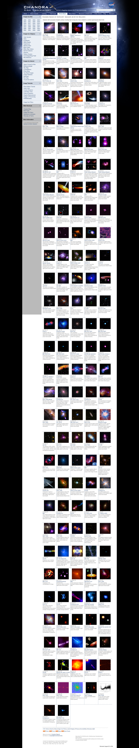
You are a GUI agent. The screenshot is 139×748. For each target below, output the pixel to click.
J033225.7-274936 (61, 58)
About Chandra (34, 13)
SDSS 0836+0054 (61, 627)
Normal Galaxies (28, 50)
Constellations (27, 69)
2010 (25, 27)
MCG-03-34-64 (74, 103)
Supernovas (27, 44)
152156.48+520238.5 (90, 354)
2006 (25, 28)
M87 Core (45, 581)
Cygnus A (100, 58)
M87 (86, 58)
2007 (38, 27)
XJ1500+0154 (102, 285)
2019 (38, 21)
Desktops (26, 76)
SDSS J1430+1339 (89, 240)
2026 (25, 20)
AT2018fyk (87, 103)
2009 (29, 27)
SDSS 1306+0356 (89, 627)
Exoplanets (27, 40)
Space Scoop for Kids (30, 64)
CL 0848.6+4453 (102, 513)
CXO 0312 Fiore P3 (76, 695)
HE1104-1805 (46, 240)
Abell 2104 (101, 604)
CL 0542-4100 (88, 513)
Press (53, 731)
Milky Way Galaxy (29, 49)
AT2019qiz (59, 103)
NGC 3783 (59, 695)
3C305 (86, 490)
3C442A (73, 536)
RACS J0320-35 (47, 81)
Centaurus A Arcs (47, 627)
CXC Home (46, 729)
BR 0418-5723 (46, 354)
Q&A (93, 729)
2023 (38, 20)
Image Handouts (28, 74)
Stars (25, 39)
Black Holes (27, 47)
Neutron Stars (27, 45)
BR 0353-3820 (102, 331)
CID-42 (44, 445)
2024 (34, 20)
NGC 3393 (87, 445)
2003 (38, 28)
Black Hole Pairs (75, 149)
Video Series (97, 13)
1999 (38, 30)
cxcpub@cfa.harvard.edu (55, 735)
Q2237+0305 (88, 217)
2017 (29, 23)
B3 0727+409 (101, 308)
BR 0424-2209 (60, 354)
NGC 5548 (101, 695)
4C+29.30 (59, 422)
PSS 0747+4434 (75, 354)
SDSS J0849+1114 (47, 217)
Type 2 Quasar (88, 695)
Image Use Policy (28, 102)
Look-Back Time (28, 91)
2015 (38, 23)
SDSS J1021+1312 (75, 467)
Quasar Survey (60, 194)
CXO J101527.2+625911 (77, 285)
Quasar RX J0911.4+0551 (63, 672)
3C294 (58, 604)
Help (55, 729)
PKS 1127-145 (46, 649)
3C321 (72, 513)
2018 (25, 23)
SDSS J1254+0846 (75, 490)
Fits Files (26, 78)
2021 (29, 21)
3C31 (72, 308)
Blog (104, 13)
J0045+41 (87, 263)
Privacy (77, 729)
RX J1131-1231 (75, 399)
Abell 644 (59, 467)
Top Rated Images (29, 73)
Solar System (27, 37)
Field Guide (53, 13)
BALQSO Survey (89, 649)
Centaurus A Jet (75, 604)
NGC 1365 (45, 126)
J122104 (45, 285)
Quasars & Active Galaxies (30, 124)
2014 (25, 25)
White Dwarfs (27, 42)
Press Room (72, 13)
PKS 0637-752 (60, 718)
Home (25, 13)
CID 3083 (73, 445)
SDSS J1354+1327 (75, 263)
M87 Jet (87, 35)
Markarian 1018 (47, 308)
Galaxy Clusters (28, 54)
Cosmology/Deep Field (30, 56)
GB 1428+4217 (74, 422)
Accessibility (83, 729)
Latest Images (71, 729)
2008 (34, 27)
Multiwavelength (28, 66)
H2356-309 (46, 490)
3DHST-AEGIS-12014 (104, 35)
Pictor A (45, 331)
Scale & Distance (28, 93)
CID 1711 (59, 445)
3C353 (100, 399)
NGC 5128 (59, 308)
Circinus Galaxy (102, 649)
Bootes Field (88, 536)
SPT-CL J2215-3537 (48, 149)
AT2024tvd (101, 81)
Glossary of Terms (29, 116)
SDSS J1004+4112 (61, 240)
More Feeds (67, 731)
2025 (29, 20)
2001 (29, 30)
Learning (44, 13)
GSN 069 (73, 194)
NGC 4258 (45, 35)
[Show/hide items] (39, 17)
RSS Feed (26, 110)
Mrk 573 (100, 376)
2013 (29, 25)
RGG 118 (73, 331)
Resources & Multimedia (85, 13)
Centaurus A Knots (47, 103)
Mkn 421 (87, 558)
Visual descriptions (29, 79)
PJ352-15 (73, 172)
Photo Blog (27, 71)
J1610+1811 (74, 81)
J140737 (100, 263)
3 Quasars (59, 376)
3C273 (44, 558)
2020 (34, 21)
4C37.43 (73, 558)
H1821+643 (88, 126)
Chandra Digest (55, 734)
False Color (27, 88)
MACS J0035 (60, 126)
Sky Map (26, 68)
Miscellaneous (27, 57)
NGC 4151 (45, 467)
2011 (38, 25)
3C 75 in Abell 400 (61, 558)
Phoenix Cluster (102, 194)
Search (51, 729)
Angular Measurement (30, 95)
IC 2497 (87, 308)
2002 (25, 30)
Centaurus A (60, 35)
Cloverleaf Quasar (61, 581)
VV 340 (100, 445)
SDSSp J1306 (102, 558)
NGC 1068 (59, 81)
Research (111, 13)
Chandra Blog (27, 109)
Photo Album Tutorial (29, 86)
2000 (34, 30)
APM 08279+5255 (89, 604)
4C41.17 (45, 604)
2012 (34, 25)
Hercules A (87, 376)
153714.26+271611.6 (103, 354)
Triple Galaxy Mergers (90, 172)
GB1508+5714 (88, 581)
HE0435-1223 (102, 217)
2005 (29, 28)
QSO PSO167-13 (75, 217)
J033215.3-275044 (75, 58)
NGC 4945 (45, 422)
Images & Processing (29, 97)
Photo (47, 731)
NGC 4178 (87, 422)
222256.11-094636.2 (48, 376)
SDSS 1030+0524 (75, 627)
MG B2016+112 (47, 172)
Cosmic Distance (28, 90)
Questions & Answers (29, 114)
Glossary (89, 729)
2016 (34, 23)
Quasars (26, 52)
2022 (25, 21)
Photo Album (62, 13)
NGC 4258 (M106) (47, 399)
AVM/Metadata (28, 98)
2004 (34, 28)
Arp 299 (59, 285)
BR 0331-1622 (88, 331)
